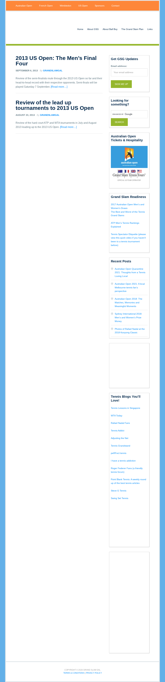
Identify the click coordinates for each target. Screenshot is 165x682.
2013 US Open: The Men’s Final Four (56, 61)
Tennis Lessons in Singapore (125, 408)
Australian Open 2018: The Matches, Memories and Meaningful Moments (128, 302)
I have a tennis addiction (123, 460)
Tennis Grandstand (120, 445)
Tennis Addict (117, 430)
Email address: (119, 66)
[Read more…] (59, 86)
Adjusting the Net (119, 438)
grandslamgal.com (36, 27)
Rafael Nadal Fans (120, 423)
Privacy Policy (94, 673)
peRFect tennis (118, 453)
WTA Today (116, 415)
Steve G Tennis (118, 490)
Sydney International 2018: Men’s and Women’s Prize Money (128, 317)
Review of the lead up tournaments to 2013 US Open (55, 105)
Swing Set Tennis (119, 498)
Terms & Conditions (73, 673)
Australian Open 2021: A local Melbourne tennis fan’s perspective (130, 288)
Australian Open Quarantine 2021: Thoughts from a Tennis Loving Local (130, 273)
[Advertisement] (135, 365)
